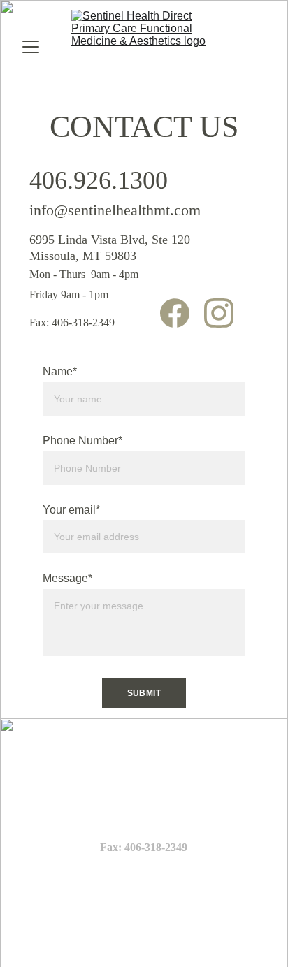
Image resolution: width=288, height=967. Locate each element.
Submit (144, 693)
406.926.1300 (98, 180)
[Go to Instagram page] (218, 313)
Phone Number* (82, 440)
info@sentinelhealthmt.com (115, 210)
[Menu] (30, 47)
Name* (60, 371)
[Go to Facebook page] (181, 313)
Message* (67, 578)
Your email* (71, 510)
